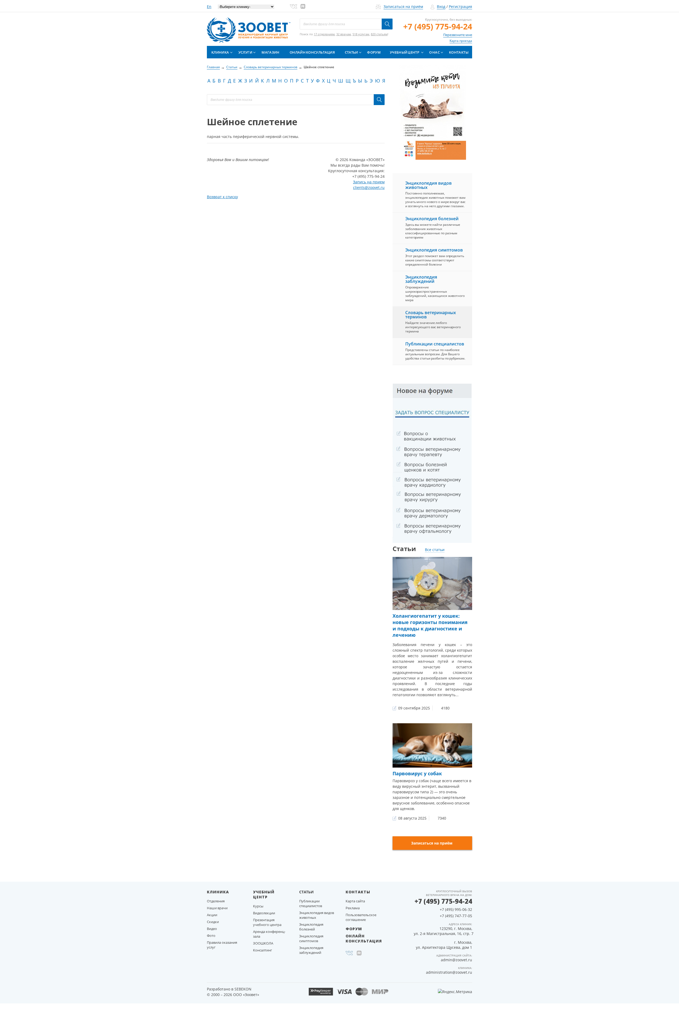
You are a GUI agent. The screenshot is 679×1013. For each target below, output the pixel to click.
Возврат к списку (222, 196)
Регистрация (460, 6)
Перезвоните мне (457, 34)
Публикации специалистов (434, 344)
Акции (212, 914)
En (209, 6)
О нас (434, 52)
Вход (441, 6)
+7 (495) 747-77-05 (456, 915)
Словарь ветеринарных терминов (430, 314)
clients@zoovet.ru (369, 187)
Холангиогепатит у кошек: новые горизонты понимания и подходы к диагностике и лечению (430, 625)
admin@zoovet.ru (456, 959)
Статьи (351, 52)
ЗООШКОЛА (263, 943)
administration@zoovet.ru (449, 972)
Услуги (245, 52)
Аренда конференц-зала (269, 934)
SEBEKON (242, 989)
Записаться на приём (403, 6)
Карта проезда (461, 40)
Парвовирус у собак (417, 773)
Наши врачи (217, 908)
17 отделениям (324, 34)
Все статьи (435, 549)
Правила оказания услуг (222, 945)
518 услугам (360, 34)
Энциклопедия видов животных (428, 185)
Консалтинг (262, 950)
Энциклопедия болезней (432, 219)
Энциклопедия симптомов (434, 250)
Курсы (258, 906)
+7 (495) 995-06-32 (456, 909)
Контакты (458, 52)
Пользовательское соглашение (361, 917)
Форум (374, 52)
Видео (212, 928)
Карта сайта (355, 901)
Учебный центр (404, 52)
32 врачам (343, 34)
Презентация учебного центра (267, 922)
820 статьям (379, 34)
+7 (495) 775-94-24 (437, 26)
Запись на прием (369, 181)
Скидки (213, 921)
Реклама (353, 908)
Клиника (220, 52)
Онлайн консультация (312, 52)
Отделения (216, 901)
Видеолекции (264, 913)
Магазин (270, 52)
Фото (211, 935)
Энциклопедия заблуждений (421, 279)
